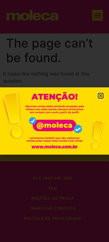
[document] (54, 121)
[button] (100, 95)
